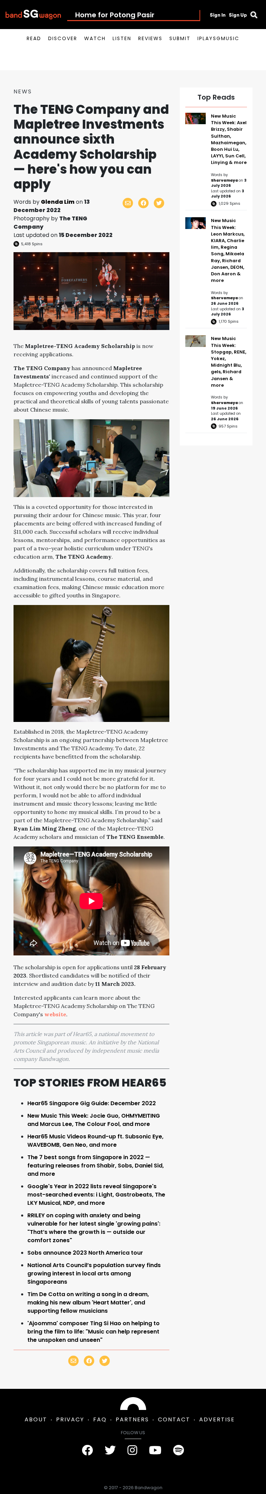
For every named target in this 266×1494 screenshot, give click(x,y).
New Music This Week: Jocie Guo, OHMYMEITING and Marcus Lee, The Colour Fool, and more (93, 1120)
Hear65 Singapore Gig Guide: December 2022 (91, 1103)
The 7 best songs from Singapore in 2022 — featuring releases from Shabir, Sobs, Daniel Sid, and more (95, 1165)
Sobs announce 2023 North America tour (85, 1253)
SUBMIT (179, 38)
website (55, 1014)
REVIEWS (150, 38)
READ (34, 38)
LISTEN (122, 38)
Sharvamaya (225, 180)
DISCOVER (62, 38)
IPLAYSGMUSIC (218, 38)
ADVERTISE (217, 1419)
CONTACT (174, 1419)
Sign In (217, 15)
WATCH (95, 38)
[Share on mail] (128, 203)
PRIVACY (70, 1419)
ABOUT (36, 1419)
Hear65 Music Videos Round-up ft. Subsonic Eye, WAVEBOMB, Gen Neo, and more (95, 1141)
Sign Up (238, 15)
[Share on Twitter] (159, 203)
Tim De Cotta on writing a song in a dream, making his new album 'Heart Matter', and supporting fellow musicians (88, 1302)
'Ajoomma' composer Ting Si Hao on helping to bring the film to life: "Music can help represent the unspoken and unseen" (93, 1331)
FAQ (100, 1419)
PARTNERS (132, 1419)
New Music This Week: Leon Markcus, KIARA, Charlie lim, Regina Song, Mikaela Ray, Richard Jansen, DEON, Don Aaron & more (228, 250)
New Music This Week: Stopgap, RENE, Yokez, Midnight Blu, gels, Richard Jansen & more (228, 362)
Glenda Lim (57, 202)
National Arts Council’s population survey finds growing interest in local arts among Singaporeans (94, 1273)
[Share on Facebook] (143, 203)
